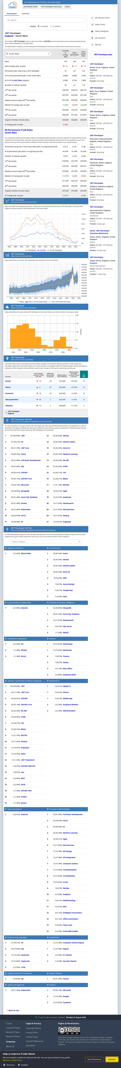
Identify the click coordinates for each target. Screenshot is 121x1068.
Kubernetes (25, 509)
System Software (55, 973)
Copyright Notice (33, 1028)
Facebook (67, 1002)
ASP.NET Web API (28, 766)
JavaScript (67, 497)
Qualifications (54, 937)
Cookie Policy (32, 1037)
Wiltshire (9, 406)
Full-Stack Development (31, 460)
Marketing (67, 650)
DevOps (66, 888)
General (52, 639)
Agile (65, 491)
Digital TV (67, 686)
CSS (64, 472)
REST (23, 778)
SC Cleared (67, 955)
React (23, 754)
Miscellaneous (54, 681)
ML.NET (66, 460)
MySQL (66, 632)
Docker (24, 503)
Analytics (66, 894)
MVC (65, 906)
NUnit (23, 656)
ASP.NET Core (26, 479)
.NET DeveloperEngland (13, 412)
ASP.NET (24, 472)
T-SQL (23, 967)
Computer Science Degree (73, 943)
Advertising (67, 644)
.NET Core (25, 448)
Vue (22, 772)
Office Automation (70, 919)
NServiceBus (26, 553)
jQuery (23, 803)
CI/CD (23, 515)
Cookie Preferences (34, 1041)
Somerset (9, 393)
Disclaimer (30, 1045)
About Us (10, 1046)
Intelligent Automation (72, 913)
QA (22, 979)
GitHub (66, 436)
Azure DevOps (68, 584)
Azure (23, 454)
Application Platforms (15, 548)
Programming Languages (17, 937)
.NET (23, 436)
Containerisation (70, 870)
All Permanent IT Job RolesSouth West (19, 131)
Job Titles (18, 80)
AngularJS (67, 522)
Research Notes (13, 1036)
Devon (8, 387)
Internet (24, 608)
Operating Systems (14, 809)
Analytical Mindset (70, 704)
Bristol (8, 381)
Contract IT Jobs (13, 1028)
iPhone (66, 692)
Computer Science (70, 863)
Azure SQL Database (29, 497)
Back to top (14, 1010)
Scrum (65, 882)
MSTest (24, 650)
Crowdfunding (69, 876)
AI (22, 522)
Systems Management (15, 985)
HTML (65, 466)
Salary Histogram (102, 31)
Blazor (65, 479)
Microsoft (25, 485)
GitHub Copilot (69, 442)
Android (24, 814)
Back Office (67, 668)
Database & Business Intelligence (61, 603)
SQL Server (67, 626)
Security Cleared (69, 961)
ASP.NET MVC (26, 791)
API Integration (69, 857)
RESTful (66, 485)
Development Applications (17, 639)
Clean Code (67, 925)
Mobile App (67, 698)
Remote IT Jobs (12, 1032)
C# (22, 442)
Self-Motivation (69, 711)
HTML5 (24, 797)
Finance (66, 656)
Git (22, 644)
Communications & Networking (19, 603)
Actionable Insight (70, 931)
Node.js (66, 515)
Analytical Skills (69, 675)
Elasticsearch (68, 503)
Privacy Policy (32, 1032)
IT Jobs (9, 1023)
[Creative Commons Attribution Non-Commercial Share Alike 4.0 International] (86, 1029)
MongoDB (25, 491)
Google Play (68, 590)
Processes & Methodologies (59, 809)
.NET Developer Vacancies (51, 6)
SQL (22, 466)
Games (66, 662)
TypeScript (25, 961)
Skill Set (98, 45)
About (67, 6)
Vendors (52, 985)
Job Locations (100, 38)
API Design (67, 851)
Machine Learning (70, 454)
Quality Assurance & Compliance (19, 973)
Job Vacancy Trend (102, 18)
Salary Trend (100, 24)
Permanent (12, 13)
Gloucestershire (11, 399)
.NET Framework (28, 760)
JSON (23, 784)
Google (66, 996)
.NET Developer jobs (103, 54)
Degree (66, 949)
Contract (25, 13)
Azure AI (66, 448)
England (9, 35)
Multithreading (69, 900)
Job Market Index (30, 6)
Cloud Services (54, 548)
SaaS (65, 596)
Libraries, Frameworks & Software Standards (24, 681)
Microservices (68, 509)
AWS (65, 578)
